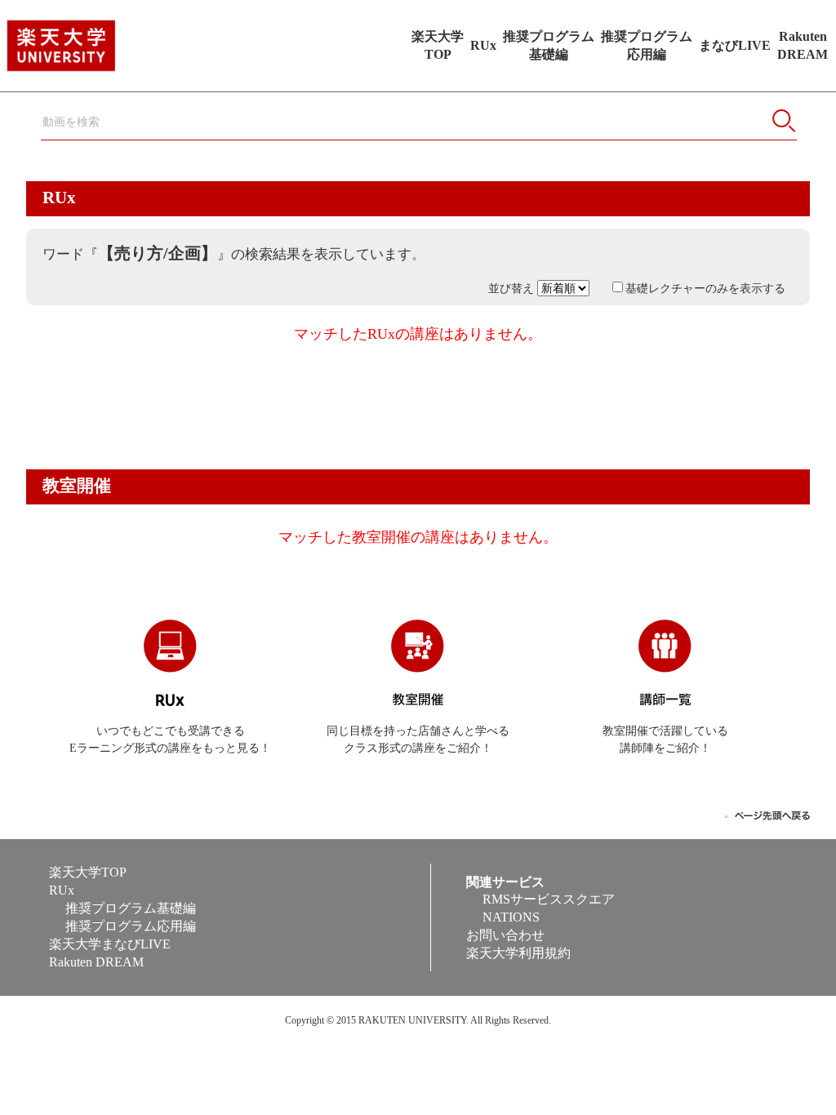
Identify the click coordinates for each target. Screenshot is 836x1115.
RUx (483, 45)
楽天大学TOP (88, 872)
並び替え (512, 288)
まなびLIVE (735, 45)
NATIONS (511, 917)
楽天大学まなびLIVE (110, 944)
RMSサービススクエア (548, 899)
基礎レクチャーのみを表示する (705, 288)
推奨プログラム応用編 (130, 926)
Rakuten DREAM (96, 962)
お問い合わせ (505, 935)
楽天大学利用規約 (518, 953)
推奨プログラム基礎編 (130, 908)
